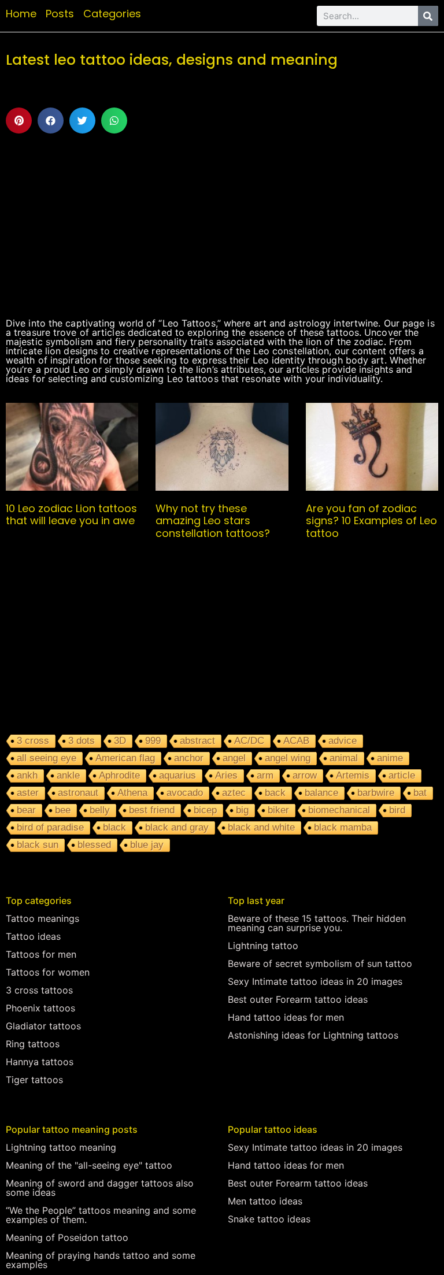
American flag (125, 758)
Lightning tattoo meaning (61, 1147)
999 (153, 740)
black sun (37, 844)
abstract (197, 740)
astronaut (78, 792)
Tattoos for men (41, 954)
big (242, 810)
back (275, 792)
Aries (226, 775)
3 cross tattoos (39, 990)
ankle (68, 775)
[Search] (428, 16)
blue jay (147, 844)
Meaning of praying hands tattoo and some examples (100, 1260)
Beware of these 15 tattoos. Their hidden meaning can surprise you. (317, 923)
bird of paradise (50, 827)
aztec (234, 792)
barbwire (375, 792)
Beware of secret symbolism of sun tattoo (320, 963)
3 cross (33, 740)
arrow (305, 775)
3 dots (81, 740)
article (401, 775)
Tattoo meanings (42, 918)
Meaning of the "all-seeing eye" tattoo (89, 1165)
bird (397, 810)
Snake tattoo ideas (269, 1219)
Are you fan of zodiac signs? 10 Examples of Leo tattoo (371, 520)
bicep (205, 810)
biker (278, 810)
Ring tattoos (33, 1044)
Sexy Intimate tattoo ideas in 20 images (315, 981)
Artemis (352, 775)
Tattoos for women (48, 972)
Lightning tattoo (263, 945)
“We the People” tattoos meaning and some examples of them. (101, 1214)
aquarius (177, 775)
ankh (27, 775)
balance (321, 792)
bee (63, 810)
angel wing (287, 758)
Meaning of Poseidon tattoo (67, 1237)
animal (344, 758)
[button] (19, 121)
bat (420, 792)
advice (342, 740)
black (114, 827)
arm (265, 775)
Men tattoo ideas (265, 1201)
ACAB (296, 740)
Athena (132, 792)
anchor (189, 758)
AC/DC (249, 740)
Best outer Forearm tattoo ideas (298, 999)
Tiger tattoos (34, 1079)
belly (100, 810)
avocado (184, 792)
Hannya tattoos (39, 1062)
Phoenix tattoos (40, 1008)
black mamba (343, 827)
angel (234, 758)
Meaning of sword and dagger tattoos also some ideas (100, 1187)
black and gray (177, 827)
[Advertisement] (222, 226)
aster (28, 792)
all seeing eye (46, 758)
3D (120, 740)
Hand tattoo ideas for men (286, 1017)
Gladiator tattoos (43, 1026)
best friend (152, 810)
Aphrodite (119, 775)
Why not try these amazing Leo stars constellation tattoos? (213, 520)
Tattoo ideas (33, 936)
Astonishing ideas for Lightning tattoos (313, 1035)
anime (390, 758)
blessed (94, 844)
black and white (261, 827)
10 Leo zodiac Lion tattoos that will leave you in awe (71, 514)
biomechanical (339, 810)
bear (26, 810)
